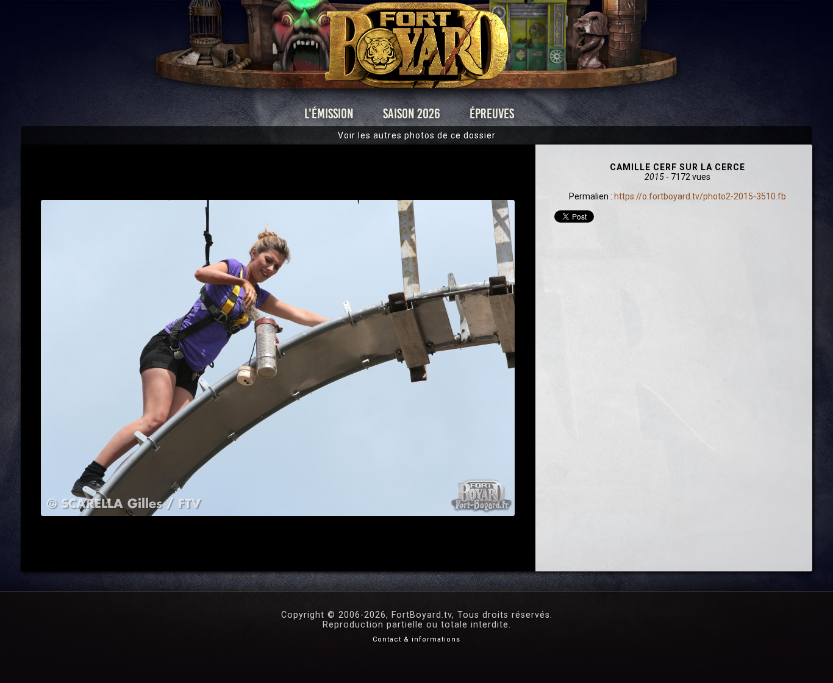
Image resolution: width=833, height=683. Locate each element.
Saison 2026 (411, 113)
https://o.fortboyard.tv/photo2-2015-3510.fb (700, 196)
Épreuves (492, 113)
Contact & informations (416, 639)
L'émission (329, 113)
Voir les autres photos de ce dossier (417, 135)
